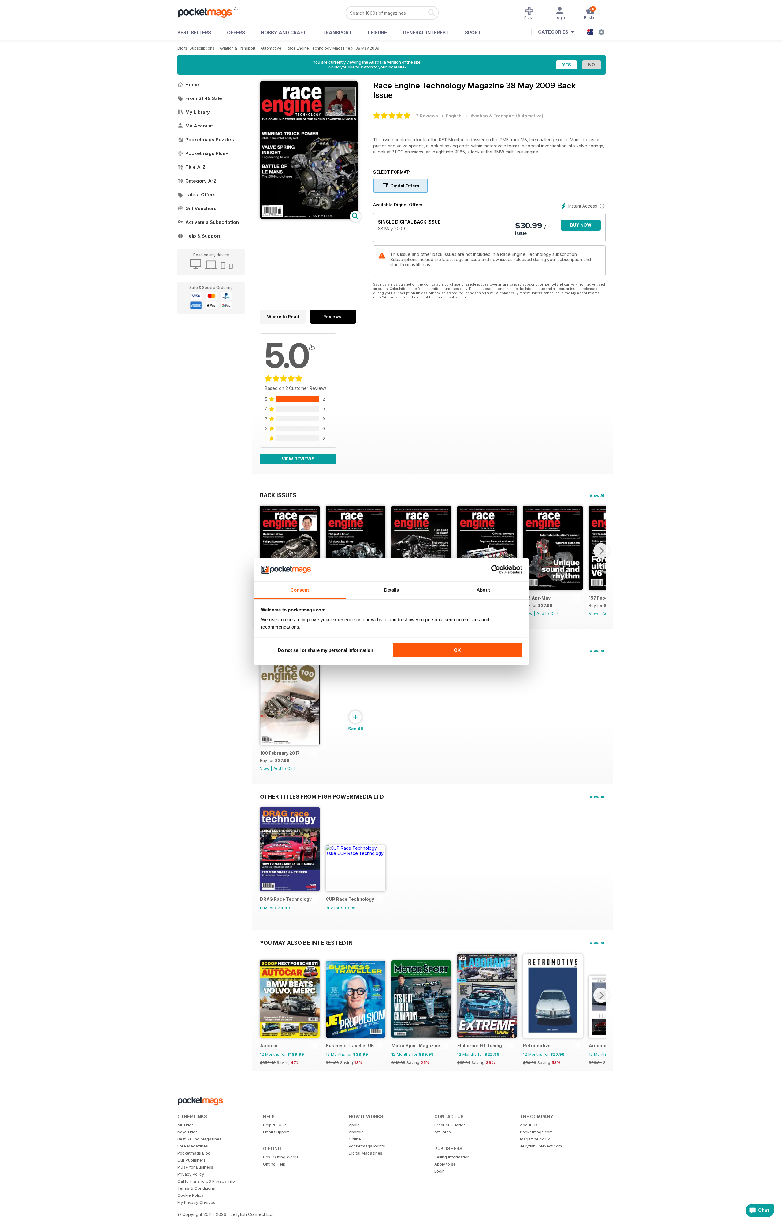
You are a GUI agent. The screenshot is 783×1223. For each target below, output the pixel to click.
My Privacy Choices (196, 1202)
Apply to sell (446, 1164)
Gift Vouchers (201, 208)
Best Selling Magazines (199, 1138)
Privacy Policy (190, 1174)
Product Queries (450, 1124)
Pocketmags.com (536, 1131)
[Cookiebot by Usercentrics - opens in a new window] (495, 569)
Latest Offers (200, 195)
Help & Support (202, 236)
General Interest (426, 32)
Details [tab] (391, 589)
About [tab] (483, 589)
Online (355, 1138)
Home (192, 84)
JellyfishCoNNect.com (541, 1146)
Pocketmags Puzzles (209, 139)
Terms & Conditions (196, 1188)
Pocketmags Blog (193, 1153)
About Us (528, 1124)
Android (356, 1131)
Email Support (276, 1131)
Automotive (271, 48)
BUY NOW (581, 224)
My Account (199, 126)
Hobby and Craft (283, 32)
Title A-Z (195, 167)
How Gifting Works (281, 1157)
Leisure (377, 32)
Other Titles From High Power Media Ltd (322, 796)
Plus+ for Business (195, 1167)
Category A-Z (201, 181)
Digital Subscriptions (195, 48)
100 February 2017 (280, 753)
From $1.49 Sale (203, 98)
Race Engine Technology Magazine (318, 48)
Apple (354, 1124)
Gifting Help (274, 1164)
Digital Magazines (365, 1153)
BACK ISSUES (278, 495)
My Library (197, 112)
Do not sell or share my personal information (325, 650)
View (593, 613)
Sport (473, 32)
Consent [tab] (300, 589)
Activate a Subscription (212, 222)
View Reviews (298, 458)
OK (457, 650)
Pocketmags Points (367, 1146)
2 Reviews (427, 115)
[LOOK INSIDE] (309, 217)
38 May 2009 (367, 48)
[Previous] (264, 550)
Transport (337, 32)
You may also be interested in (306, 943)
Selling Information (452, 1157)
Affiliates (442, 1131)
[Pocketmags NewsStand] (208, 12)
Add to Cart (547, 613)
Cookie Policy (190, 1195)
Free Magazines (192, 1146)
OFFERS (236, 32)
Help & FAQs (275, 1124)
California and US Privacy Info (206, 1181)
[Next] (601, 550)
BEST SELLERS (194, 32)
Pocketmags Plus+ (206, 153)
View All (597, 495)
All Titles (185, 1124)
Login (439, 1171)
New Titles (187, 1131)
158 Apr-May (537, 597)
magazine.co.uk (535, 1138)
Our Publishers (191, 1160)
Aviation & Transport (237, 48)
